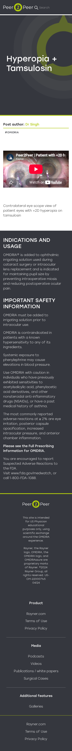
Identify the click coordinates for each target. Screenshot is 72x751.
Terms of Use (36, 621)
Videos (36, 664)
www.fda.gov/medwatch (31, 473)
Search (44, 7)
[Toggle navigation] (64, 7)
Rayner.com (36, 614)
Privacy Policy (36, 628)
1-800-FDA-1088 (23, 478)
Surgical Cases (36, 678)
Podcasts (36, 656)
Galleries (36, 706)
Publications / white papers (36, 671)
